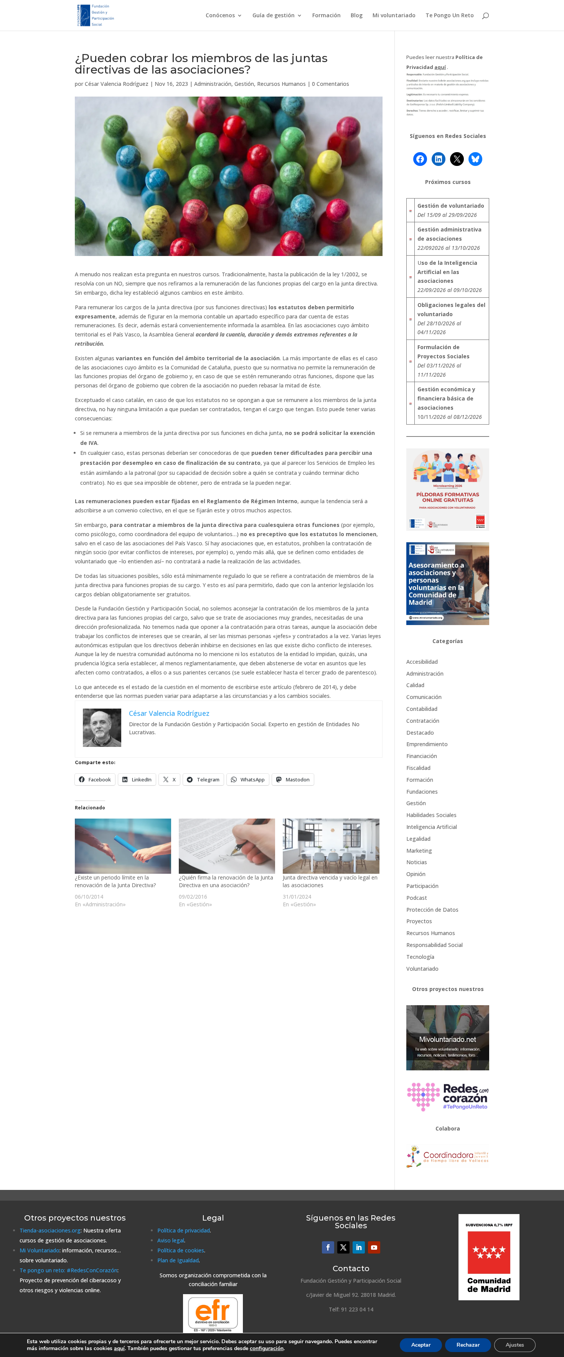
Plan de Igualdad (178, 1260)
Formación (326, 16)
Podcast (416, 897)
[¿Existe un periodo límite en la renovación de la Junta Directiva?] (123, 846)
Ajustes (515, 1345)
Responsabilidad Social (434, 944)
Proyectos (419, 921)
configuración (267, 1348)
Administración (212, 83)
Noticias (416, 862)
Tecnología (420, 956)
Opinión (415, 874)
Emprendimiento (427, 744)
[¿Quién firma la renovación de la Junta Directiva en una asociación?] (227, 846)
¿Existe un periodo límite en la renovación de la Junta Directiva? (115, 881)
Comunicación (424, 697)
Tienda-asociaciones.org (50, 1230)
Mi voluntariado (394, 16)
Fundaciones (422, 791)
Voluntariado (422, 968)
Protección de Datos (432, 909)
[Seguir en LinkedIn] (359, 1247)
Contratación (422, 720)
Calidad (415, 685)
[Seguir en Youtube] (374, 1247)
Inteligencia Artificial (431, 826)
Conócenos (220, 16)
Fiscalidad (418, 767)
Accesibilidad (422, 661)
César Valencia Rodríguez (116, 83)
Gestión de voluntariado (450, 205)
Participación (422, 885)
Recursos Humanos (281, 83)
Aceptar (420, 1345)
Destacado (420, 732)
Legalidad (418, 838)
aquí (119, 1348)
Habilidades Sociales (431, 815)
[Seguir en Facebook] (328, 1247)
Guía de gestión (273, 16)
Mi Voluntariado (39, 1250)
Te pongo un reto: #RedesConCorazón (68, 1270)
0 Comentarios (330, 83)
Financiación (421, 756)
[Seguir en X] (343, 1247)
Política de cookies (180, 1250)
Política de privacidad (183, 1230)
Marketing (419, 850)
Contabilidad (421, 708)
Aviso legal (170, 1240)
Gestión (244, 83)
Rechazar (468, 1345)
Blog (357, 16)
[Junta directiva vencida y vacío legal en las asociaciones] (331, 846)
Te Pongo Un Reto (449, 16)
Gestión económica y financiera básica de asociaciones (446, 398)
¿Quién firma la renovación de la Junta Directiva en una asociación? (226, 881)
